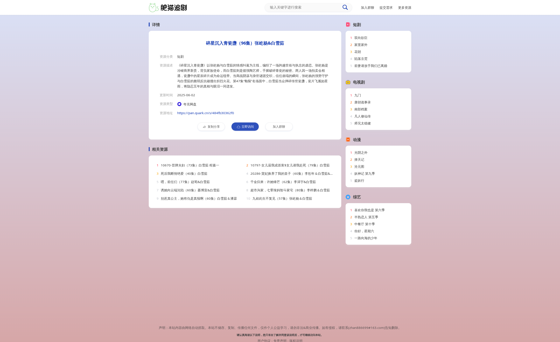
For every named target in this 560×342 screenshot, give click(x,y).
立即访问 (248, 126)
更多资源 (404, 7)
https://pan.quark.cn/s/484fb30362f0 (205, 113)
